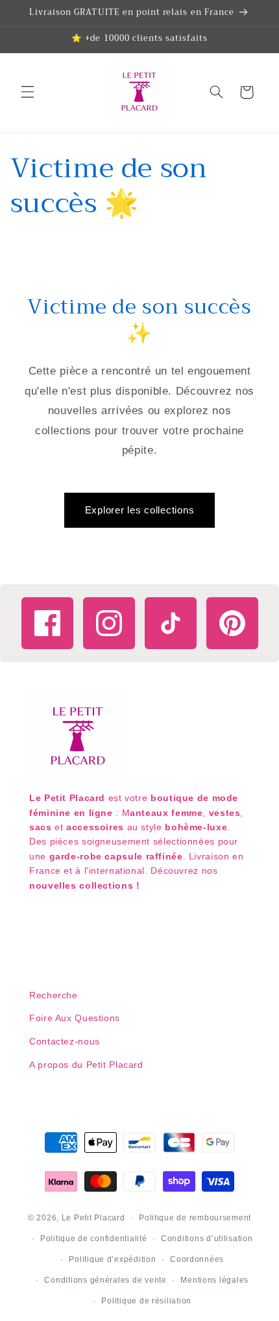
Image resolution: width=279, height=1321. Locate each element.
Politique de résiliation (146, 1301)
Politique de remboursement (195, 1218)
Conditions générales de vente (105, 1280)
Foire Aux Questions (74, 1018)
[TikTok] (171, 623)
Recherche (53, 995)
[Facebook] (47, 623)
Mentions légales (214, 1280)
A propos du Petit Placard (86, 1064)
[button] (27, 92)
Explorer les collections (140, 509)
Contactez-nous (64, 1041)
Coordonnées (197, 1259)
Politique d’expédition (112, 1259)
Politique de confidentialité (93, 1238)
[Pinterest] (232, 623)
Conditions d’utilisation (207, 1238)
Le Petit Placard (93, 1218)
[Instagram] (109, 623)
